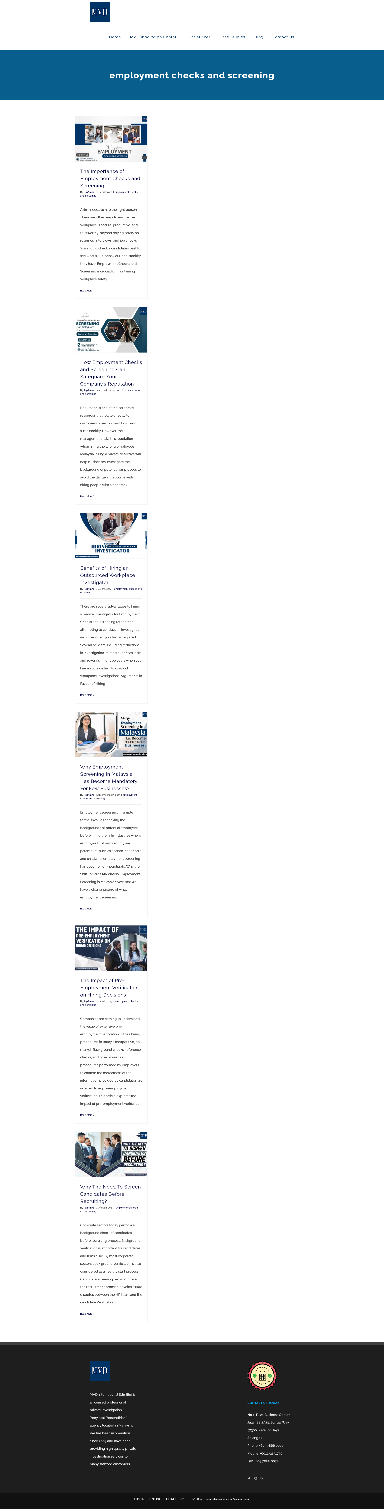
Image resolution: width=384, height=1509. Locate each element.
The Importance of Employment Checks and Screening (110, 178)
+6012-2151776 (271, 1453)
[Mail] (261, 1478)
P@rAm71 (89, 192)
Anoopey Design (241, 1499)
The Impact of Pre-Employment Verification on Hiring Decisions (109, 988)
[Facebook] (249, 1478)
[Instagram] (255, 1478)
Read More (86, 290)
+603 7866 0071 (271, 1446)
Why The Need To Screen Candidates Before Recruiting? (110, 1194)
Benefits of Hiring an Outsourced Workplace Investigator (107, 575)
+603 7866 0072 (266, 1461)
